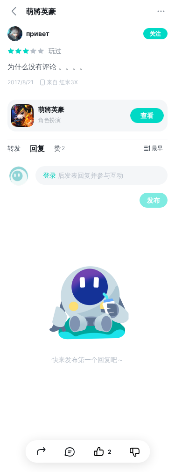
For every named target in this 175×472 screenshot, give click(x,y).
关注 (155, 33)
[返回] (14, 11)
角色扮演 (49, 119)
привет (37, 33)
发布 (153, 200)
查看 (147, 115)
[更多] (161, 11)
